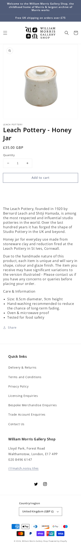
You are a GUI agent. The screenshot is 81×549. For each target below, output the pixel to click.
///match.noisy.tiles (23, 468)
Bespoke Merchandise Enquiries (32, 405)
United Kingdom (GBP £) (38, 511)
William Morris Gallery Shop (35, 541)
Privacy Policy (18, 386)
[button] (5, 32)
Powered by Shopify (58, 541)
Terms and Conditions (25, 377)
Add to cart (40, 177)
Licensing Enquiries (23, 396)
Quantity (9, 155)
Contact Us (16, 424)
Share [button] (12, 327)
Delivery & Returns (22, 367)
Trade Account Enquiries (26, 414)
